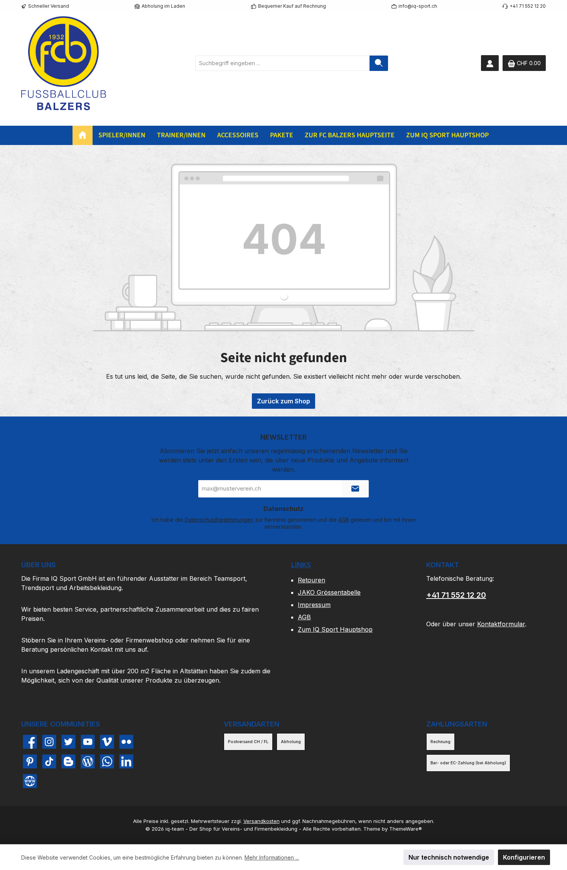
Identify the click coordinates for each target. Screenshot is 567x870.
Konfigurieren (524, 857)
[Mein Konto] (490, 63)
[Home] (83, 135)
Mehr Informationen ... (272, 857)
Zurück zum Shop (283, 401)
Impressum (314, 605)
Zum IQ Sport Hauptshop (335, 629)
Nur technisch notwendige (448, 857)
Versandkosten (261, 821)
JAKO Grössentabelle (329, 592)
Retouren (311, 580)
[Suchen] (379, 63)
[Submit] (355, 488)
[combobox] (282, 63)
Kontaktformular (501, 624)
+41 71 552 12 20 (456, 595)
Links (301, 565)
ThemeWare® (405, 829)
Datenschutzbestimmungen (219, 519)
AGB (343, 519)
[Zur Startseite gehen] (63, 63)
